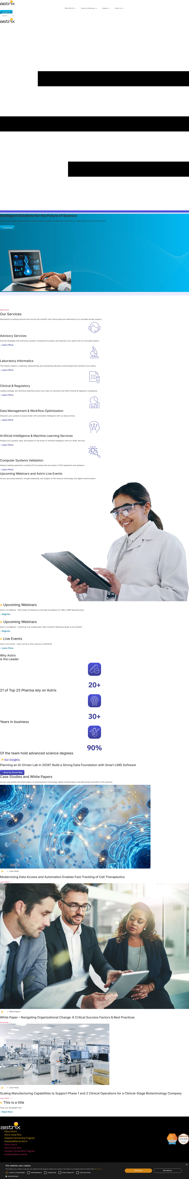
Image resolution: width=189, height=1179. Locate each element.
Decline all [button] (167, 1170)
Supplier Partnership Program (19, 1137)
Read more (98, 1169)
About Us (118, 8)
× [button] (186, 1164)
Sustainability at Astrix (15, 1141)
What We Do (69, 8)
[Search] (13, 15)
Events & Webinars (88, 8)
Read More (4, 310)
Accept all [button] (138, 1170)
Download (4, 1022)
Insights (105, 8)
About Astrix (10, 1131)
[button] (10, 759)
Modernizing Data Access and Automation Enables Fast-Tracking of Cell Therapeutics (62, 877)
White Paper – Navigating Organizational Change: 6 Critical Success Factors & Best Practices (67, 1017)
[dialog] (94, 1170)
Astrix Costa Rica (12, 1134)
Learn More (4, 882)
